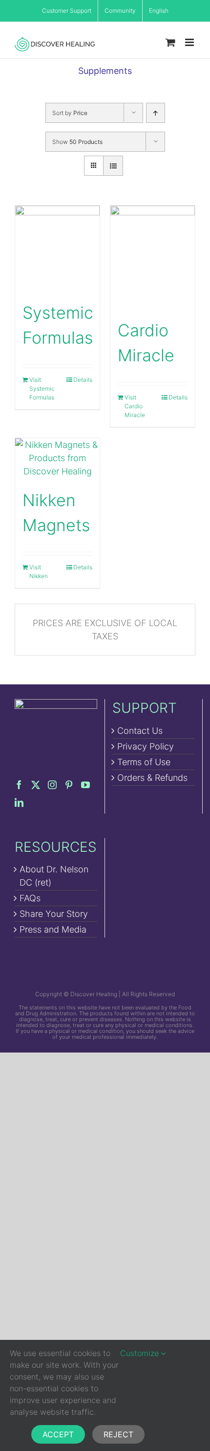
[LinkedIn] (19, 802)
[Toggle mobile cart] (170, 42)
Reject (118, 1434)
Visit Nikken (38, 571)
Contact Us (140, 731)
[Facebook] (19, 784)
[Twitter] (35, 784)
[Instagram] (52, 784)
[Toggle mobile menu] (190, 42)
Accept (58, 1434)
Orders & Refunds (152, 777)
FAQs (30, 898)
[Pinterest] (68, 784)
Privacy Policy (145, 746)
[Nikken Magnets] (57, 458)
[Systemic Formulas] (57, 248)
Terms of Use (143, 762)
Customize (140, 1353)
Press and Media (53, 929)
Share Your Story (54, 914)
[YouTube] (85, 784)
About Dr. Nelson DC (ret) (54, 876)
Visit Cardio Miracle (135, 406)
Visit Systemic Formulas (42, 388)
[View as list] (113, 165)
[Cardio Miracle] (152, 257)
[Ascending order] (155, 113)
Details (82, 379)
